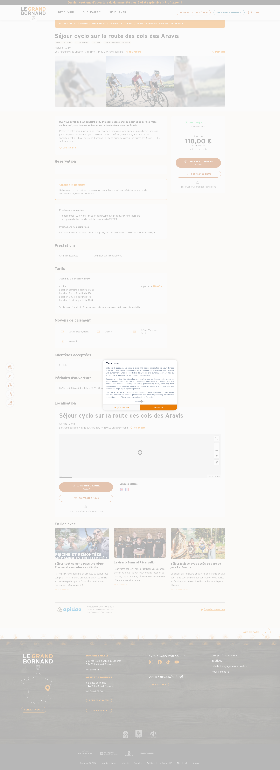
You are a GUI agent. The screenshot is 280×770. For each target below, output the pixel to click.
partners (119, 368)
